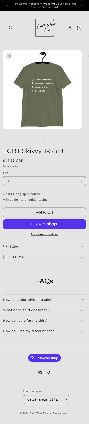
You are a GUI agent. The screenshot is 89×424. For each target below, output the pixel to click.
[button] (10, 28)
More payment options (44, 234)
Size (5, 172)
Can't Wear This (39, 413)
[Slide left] (35, 142)
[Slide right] (53, 142)
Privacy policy (61, 413)
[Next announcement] (81, 5)
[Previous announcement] (7, 5)
